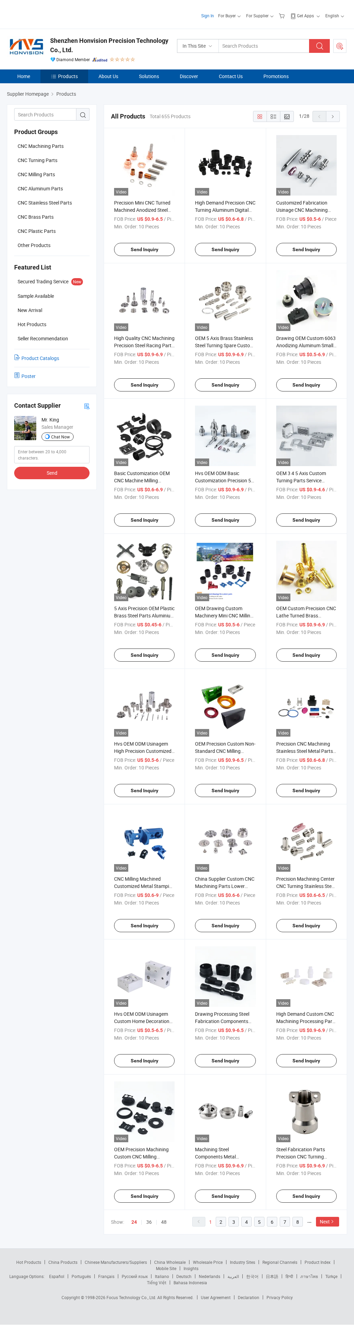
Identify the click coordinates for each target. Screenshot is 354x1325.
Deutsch (184, 1276)
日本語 (272, 1276)
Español (56, 1276)
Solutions (149, 76)
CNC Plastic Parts (37, 231)
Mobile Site (166, 1268)
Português (81, 1276)
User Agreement (216, 1297)
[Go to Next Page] (332, 116)
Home (23, 76)
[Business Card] (87, 405)
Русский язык (135, 1276)
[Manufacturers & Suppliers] (51, 14)
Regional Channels (279, 1262)
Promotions (276, 76)
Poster (28, 376)
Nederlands (209, 1276)
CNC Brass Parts (36, 217)
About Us (108, 76)
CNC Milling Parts (36, 174)
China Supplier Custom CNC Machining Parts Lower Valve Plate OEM (224, 886)
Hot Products (28, 1262)
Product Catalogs (40, 358)
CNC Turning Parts (37, 160)
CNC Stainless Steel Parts (45, 202)
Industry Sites (242, 1262)
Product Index (317, 1262)
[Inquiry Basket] (282, 15)
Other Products (34, 245)
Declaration (248, 1297)
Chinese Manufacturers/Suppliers (116, 1262)
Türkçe (331, 1276)
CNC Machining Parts (41, 146)
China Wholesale (170, 1262)
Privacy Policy (280, 1297)
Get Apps (305, 15)
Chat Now (60, 436)
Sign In (207, 15)
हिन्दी (289, 1276)
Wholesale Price (208, 1262)
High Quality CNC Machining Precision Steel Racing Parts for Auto (144, 345)
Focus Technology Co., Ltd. (131, 1297)
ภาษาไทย (309, 1276)
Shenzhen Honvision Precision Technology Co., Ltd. (109, 45)
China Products (62, 1262)
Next (325, 1221)
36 (149, 1222)
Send (52, 473)
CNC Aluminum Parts (40, 188)
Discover (189, 76)
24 (134, 1222)
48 (164, 1222)
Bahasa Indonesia (190, 1282)
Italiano (162, 1276)
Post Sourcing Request (339, 46)
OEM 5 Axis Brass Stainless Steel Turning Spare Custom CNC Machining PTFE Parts (224, 345)
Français (106, 1276)
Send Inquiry (144, 249)
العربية (233, 1276)
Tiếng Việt (156, 1282)
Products (68, 76)
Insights (191, 1268)
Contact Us (231, 76)
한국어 (252, 1276)
